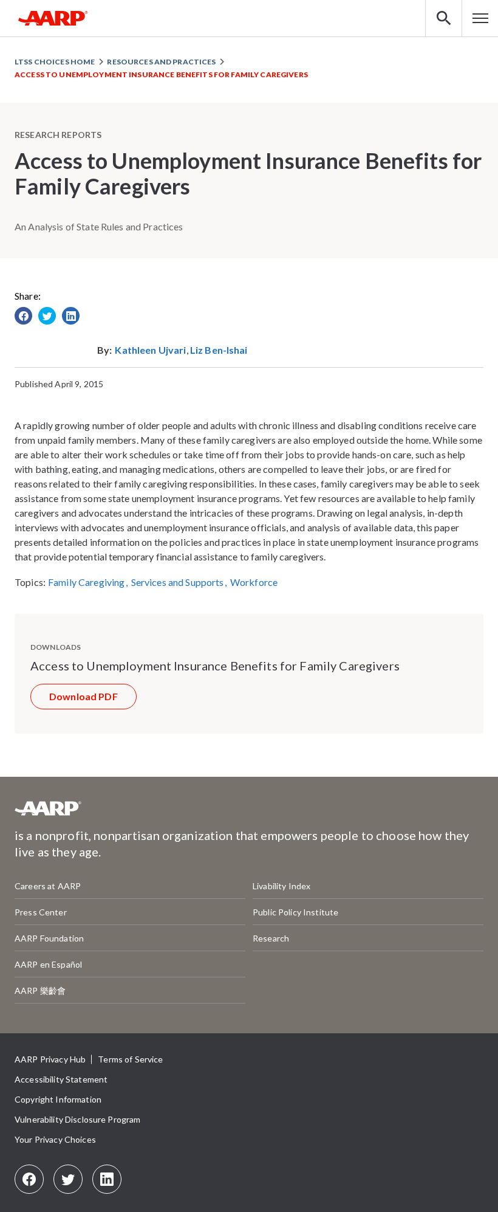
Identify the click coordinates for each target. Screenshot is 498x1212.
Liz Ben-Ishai (219, 350)
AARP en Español (48, 964)
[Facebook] (29, 1179)
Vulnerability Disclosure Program (77, 1119)
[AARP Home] (53, 18)
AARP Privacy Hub (50, 1059)
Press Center (41, 912)
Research (271, 938)
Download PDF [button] (83, 696)
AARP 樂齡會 (40, 990)
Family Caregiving (86, 582)
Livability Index (281, 886)
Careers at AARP (48, 886)
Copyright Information (58, 1099)
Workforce (254, 582)
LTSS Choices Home (55, 61)
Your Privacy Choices (55, 1139)
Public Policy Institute (295, 912)
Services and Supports (177, 582)
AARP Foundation (49, 938)
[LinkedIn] (106, 1179)
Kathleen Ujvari (150, 350)
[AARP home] (48, 813)
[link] (23, 316)
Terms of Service (130, 1059)
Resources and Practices (161, 61)
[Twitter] (68, 1179)
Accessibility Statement (61, 1079)
